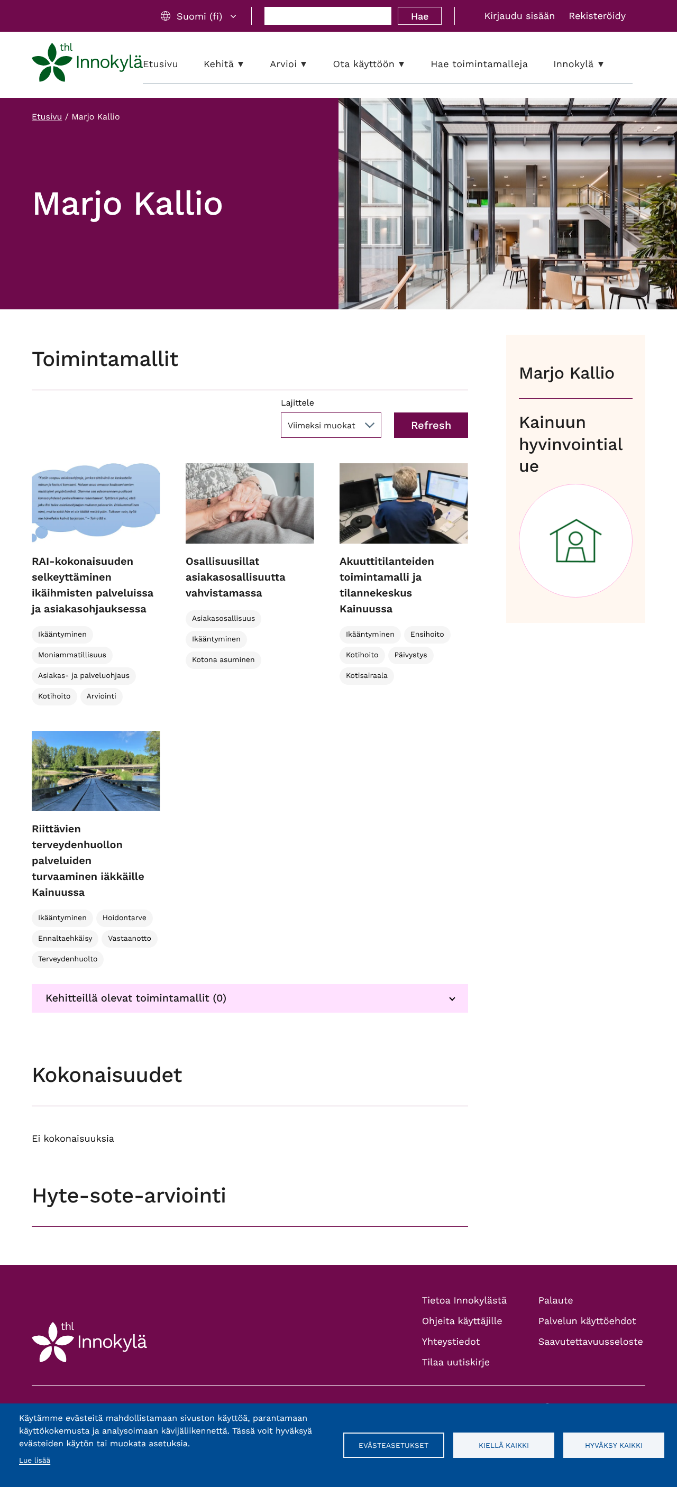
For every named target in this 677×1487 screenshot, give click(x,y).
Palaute (555, 1300)
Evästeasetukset (393, 1445)
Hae (419, 16)
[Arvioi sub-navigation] (311, 64)
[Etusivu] (87, 64)
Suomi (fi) (199, 16)
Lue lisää (34, 1460)
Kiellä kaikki (504, 1445)
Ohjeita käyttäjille (462, 1321)
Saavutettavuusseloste (590, 1341)
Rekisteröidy (597, 16)
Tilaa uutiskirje (456, 1362)
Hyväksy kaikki (614, 1445)
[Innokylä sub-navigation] (609, 64)
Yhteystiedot (451, 1341)
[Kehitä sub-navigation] (248, 64)
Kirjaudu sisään (519, 16)
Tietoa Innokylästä (464, 1300)
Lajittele (297, 403)
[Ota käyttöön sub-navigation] (409, 64)
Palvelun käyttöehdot (587, 1321)
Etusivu (47, 117)
